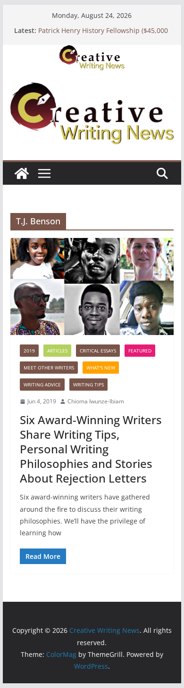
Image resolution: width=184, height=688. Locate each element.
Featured (139, 350)
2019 (29, 350)
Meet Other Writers (49, 367)
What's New (100, 367)
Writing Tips (88, 384)
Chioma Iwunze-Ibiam (95, 401)
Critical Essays (98, 350)
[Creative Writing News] (92, 51)
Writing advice (42, 384)
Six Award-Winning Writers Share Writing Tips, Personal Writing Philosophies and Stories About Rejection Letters (91, 449)
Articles (57, 350)
